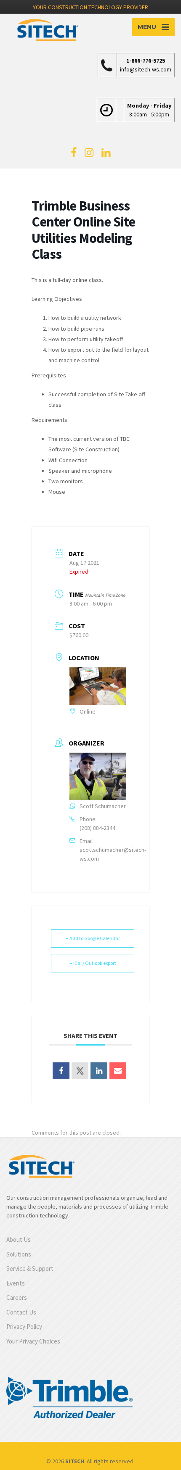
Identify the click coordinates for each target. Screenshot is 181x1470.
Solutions (18, 1254)
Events (15, 1283)
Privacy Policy (24, 1326)
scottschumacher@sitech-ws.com (113, 854)
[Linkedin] (98, 1070)
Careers (16, 1297)
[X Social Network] (80, 1070)
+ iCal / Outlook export (92, 963)
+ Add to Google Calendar (93, 938)
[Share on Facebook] (61, 1070)
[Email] (117, 1070)
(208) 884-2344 (97, 828)
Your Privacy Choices (33, 1341)
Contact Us (21, 1312)
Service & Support (29, 1268)
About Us (18, 1239)
